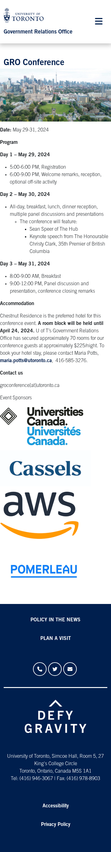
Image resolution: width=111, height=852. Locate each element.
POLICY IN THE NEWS (55, 620)
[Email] (70, 669)
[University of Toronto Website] (25, 17)
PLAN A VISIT (55, 638)
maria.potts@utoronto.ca (26, 360)
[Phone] (40, 669)
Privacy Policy (55, 824)
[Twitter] (55, 669)
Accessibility (56, 806)
